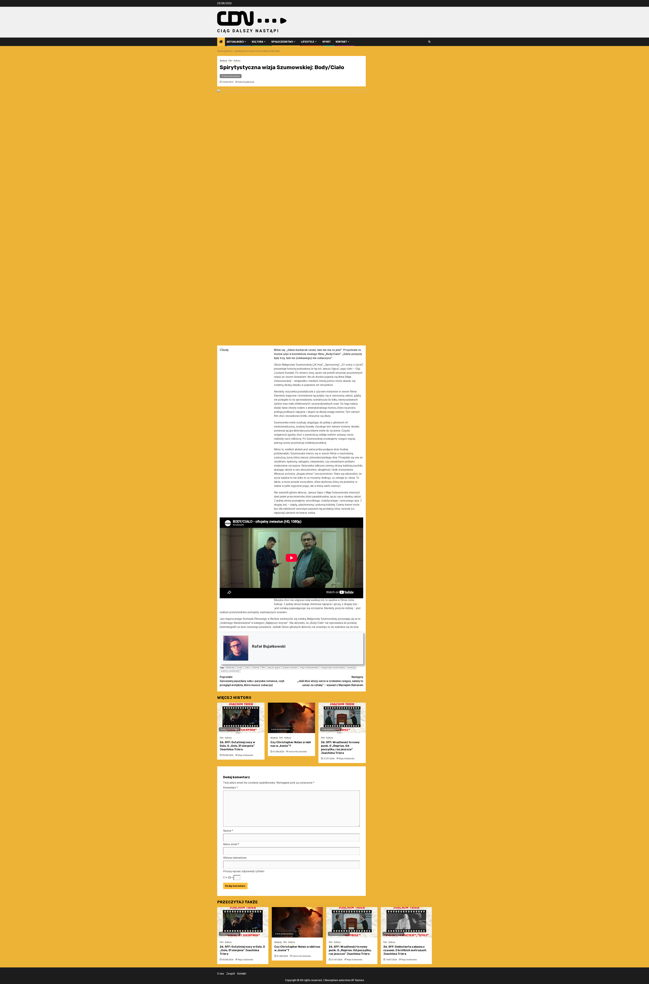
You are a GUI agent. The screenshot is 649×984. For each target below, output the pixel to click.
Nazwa (228, 830)
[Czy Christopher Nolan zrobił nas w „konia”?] (291, 718)
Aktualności (235, 41)
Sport (326, 41)
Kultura (257, 41)
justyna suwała (290, 667)
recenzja (351, 667)
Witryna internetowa (234, 857)
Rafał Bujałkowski (246, 82)
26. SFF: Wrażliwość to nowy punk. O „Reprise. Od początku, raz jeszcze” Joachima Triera (340, 747)
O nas (220, 973)
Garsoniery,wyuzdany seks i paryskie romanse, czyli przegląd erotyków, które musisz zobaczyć (252, 681)
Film (230, 61)
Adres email (231, 844)
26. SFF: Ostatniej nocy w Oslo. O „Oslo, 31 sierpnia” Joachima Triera (237, 746)
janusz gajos (274, 667)
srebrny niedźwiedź (230, 671)
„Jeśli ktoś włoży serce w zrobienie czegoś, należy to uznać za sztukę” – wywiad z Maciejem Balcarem (330, 681)
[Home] (221, 42)
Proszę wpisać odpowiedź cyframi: (244, 871)
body (239, 667)
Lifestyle (307, 41)
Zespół (230, 973)
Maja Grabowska (245, 755)
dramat (255, 667)
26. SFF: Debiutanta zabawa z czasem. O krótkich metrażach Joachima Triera (404, 950)
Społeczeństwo (282, 41)
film (263, 667)
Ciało (247, 667)
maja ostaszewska (309, 667)
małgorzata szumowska (333, 667)
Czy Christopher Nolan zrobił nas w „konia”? (290, 744)
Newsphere (331, 980)
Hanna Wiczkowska (298, 751)
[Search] (429, 41)
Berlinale (230, 667)
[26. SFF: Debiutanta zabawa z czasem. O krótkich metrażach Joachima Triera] (406, 922)
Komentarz (230, 787)
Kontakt (341, 41)
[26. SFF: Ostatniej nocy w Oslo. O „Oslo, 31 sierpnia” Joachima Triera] (241, 718)
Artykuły (223, 61)
